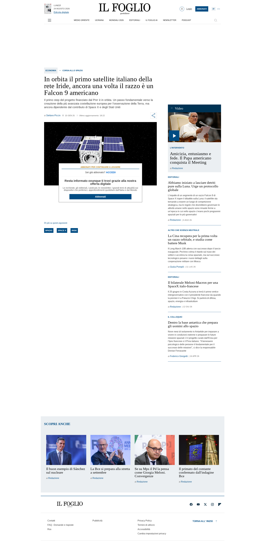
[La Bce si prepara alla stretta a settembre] (110, 450)
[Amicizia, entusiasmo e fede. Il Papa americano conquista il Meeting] (194, 127)
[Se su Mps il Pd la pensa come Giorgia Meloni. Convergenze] (155, 450)
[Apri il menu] (49, 20)
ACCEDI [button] (111, 172)
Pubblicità (97, 520)
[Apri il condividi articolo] (153, 115)
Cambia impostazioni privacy (152, 534)
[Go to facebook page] (191, 504)
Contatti (51, 520)
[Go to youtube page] (198, 504)
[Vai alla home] (124, 8)
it (214, 9)
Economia (50, 70)
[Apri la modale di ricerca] (216, 20)
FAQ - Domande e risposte (60, 525)
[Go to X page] (205, 504)
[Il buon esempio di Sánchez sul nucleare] (66, 450)
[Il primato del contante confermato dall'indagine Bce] (199, 450)
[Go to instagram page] (212, 504)
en (218, 9)
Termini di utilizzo (146, 525)
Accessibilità (144, 529)
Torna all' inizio (203, 521)
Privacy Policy (145, 520)
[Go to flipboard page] (219, 504)
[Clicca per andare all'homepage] (70, 504)
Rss (49, 529)
